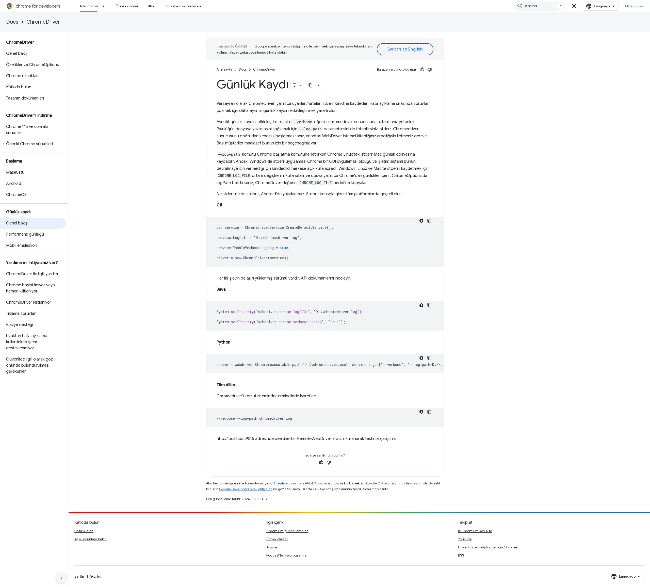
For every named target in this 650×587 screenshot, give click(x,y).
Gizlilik (95, 576)
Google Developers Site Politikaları (245, 489)
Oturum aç (634, 6)
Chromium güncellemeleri (287, 531)
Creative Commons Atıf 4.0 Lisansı (300, 483)
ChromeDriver (43, 22)
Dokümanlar (88, 6)
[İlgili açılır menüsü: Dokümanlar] (105, 6)
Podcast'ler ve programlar (287, 555)
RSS (461, 555)
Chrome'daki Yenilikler (184, 6)
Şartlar (79, 576)
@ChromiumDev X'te (475, 531)
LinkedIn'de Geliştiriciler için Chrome (487, 547)
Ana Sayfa (224, 69)
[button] (33, 144)
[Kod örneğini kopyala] (429, 221)
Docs (12, 22)
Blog (151, 6)
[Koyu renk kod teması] (421, 221)
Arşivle (271, 547)
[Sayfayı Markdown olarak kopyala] (310, 85)
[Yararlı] (422, 69)
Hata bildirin (83, 531)
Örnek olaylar (127, 6)
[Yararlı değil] (429, 69)
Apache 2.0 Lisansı (379, 483)
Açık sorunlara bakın (90, 539)
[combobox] (540, 6)
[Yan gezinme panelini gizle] (61, 578)
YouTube (465, 539)
